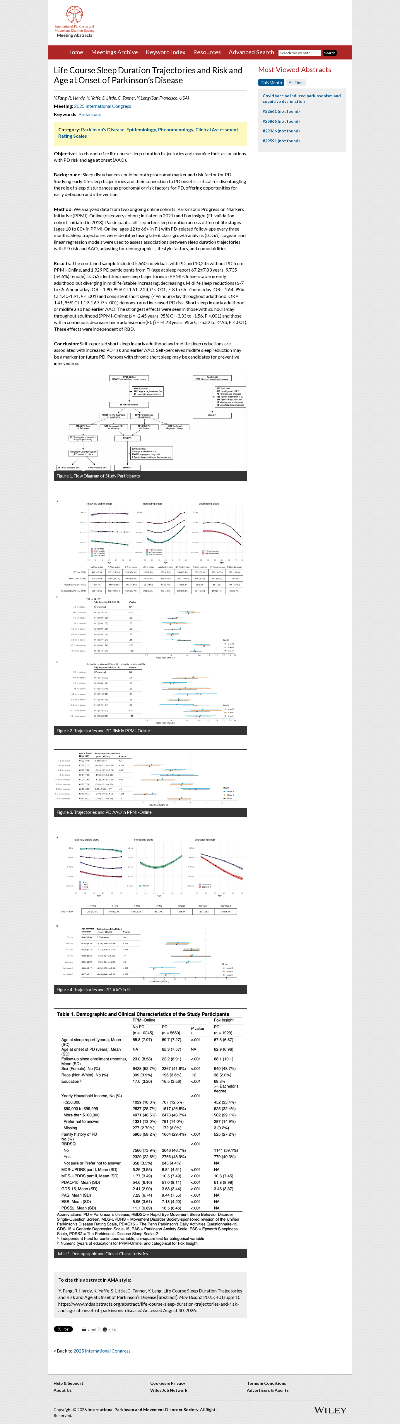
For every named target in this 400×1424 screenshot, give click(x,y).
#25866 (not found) (281, 121)
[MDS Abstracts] (74, 36)
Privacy (178, 1383)
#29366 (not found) (281, 130)
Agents (282, 1390)
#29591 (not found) (281, 140)
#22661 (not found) (281, 111)
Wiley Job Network (168, 1390)
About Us (63, 1390)
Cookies (158, 1383)
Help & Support (68, 1383)
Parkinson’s (89, 114)
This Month (271, 82)
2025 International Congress (102, 106)
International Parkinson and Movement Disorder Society (143, 1409)
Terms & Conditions (266, 1383)
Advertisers (258, 1390)
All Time (296, 82)
